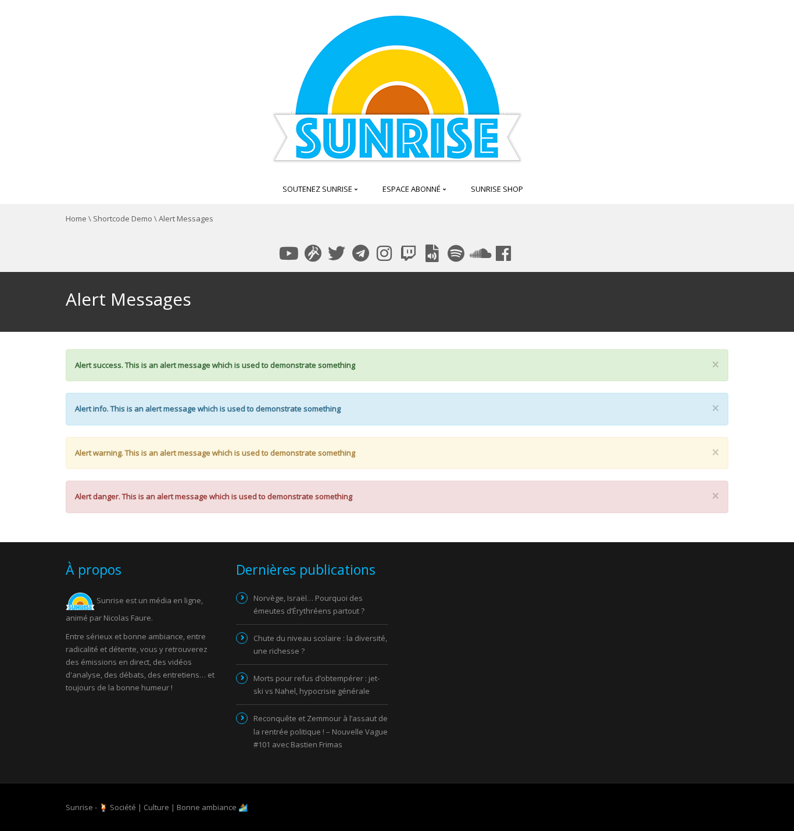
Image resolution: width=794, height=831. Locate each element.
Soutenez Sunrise (318, 189)
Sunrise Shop (497, 189)
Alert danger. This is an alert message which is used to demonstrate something (213, 496)
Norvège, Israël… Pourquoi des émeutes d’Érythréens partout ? (308, 604)
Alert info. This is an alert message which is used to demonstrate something (208, 408)
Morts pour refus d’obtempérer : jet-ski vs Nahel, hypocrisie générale (316, 684)
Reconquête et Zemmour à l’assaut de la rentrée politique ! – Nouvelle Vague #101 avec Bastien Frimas (320, 731)
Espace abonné (412, 189)
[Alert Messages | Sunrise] (397, 86)
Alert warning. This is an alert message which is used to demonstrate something (215, 452)
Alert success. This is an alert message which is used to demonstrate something (215, 365)
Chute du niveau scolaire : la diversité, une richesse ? (320, 644)
